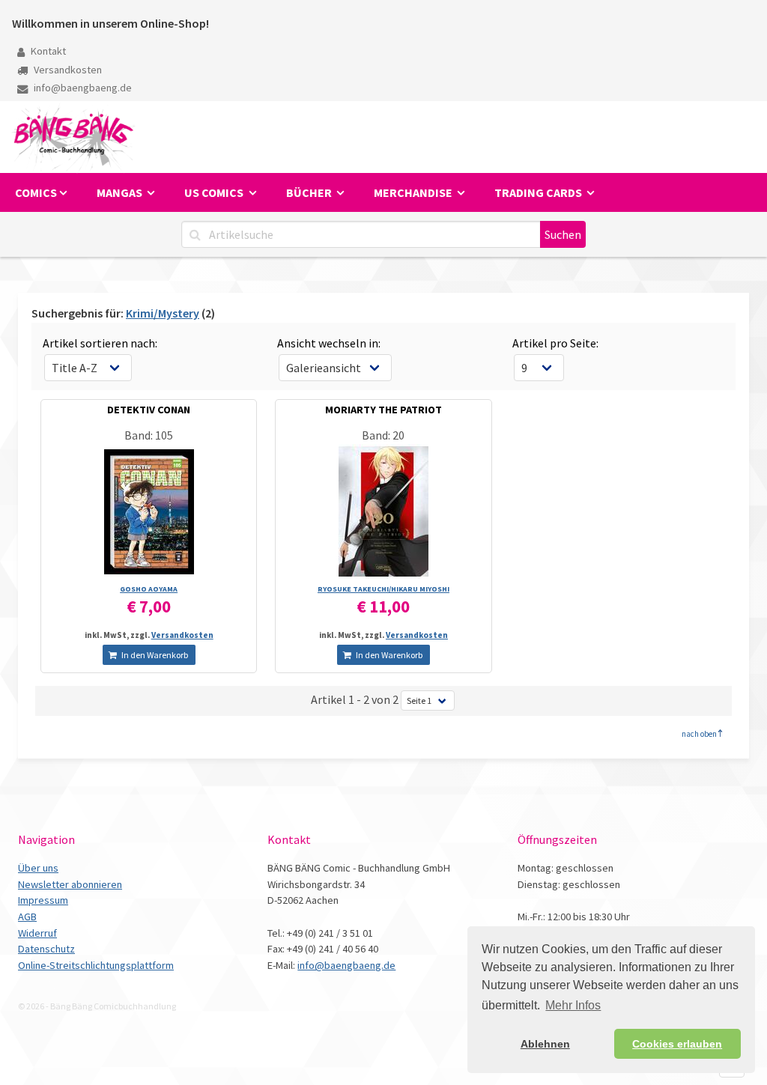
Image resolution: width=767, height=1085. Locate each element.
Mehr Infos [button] (573, 1005)
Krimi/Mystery (162, 313)
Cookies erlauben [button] (677, 1044)
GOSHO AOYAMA (149, 589)
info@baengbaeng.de (81, 87)
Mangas (121, 192)
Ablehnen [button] (545, 1044)
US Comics (215, 192)
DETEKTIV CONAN (148, 409)
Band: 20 (383, 435)
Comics (36, 192)
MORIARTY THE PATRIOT (383, 409)
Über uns (38, 868)
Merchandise (414, 192)
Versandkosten (66, 69)
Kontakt (47, 51)
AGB (27, 916)
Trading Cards (539, 192)
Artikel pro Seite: (555, 342)
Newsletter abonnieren (70, 884)
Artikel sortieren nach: (100, 342)
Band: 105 (148, 435)
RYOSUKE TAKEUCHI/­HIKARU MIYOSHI (383, 589)
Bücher (310, 192)
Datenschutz (46, 948)
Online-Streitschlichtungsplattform (96, 965)
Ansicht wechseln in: (329, 342)
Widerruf (37, 933)
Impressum (43, 900)
